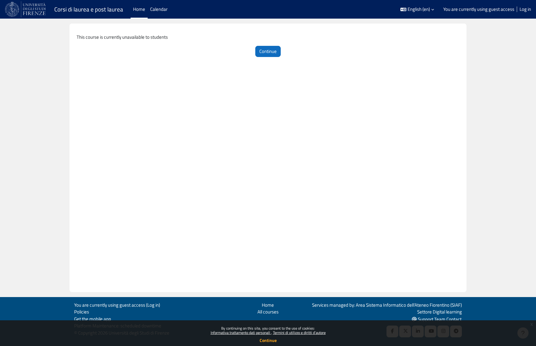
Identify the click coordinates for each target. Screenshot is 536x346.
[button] (417, 9)
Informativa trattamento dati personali (241, 332)
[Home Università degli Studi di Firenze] (26, 9)
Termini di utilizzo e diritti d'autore (299, 332)
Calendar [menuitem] (159, 9)
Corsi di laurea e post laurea (88, 9)
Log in (525, 9)
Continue (268, 340)
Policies (81, 311)
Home (268, 305)
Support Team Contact (439, 319)
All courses (268, 311)
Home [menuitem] (139, 9)
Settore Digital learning (439, 311)
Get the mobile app (92, 318)
